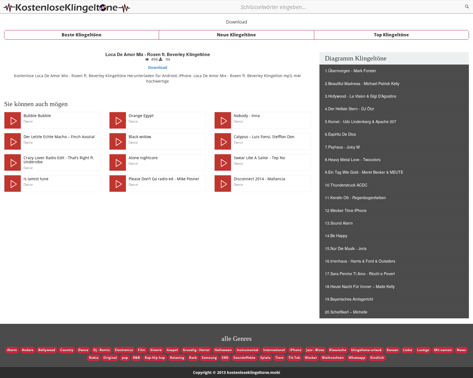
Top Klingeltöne (391, 35)
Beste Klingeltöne (82, 35)
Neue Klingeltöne (236, 35)
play (12, 120)
